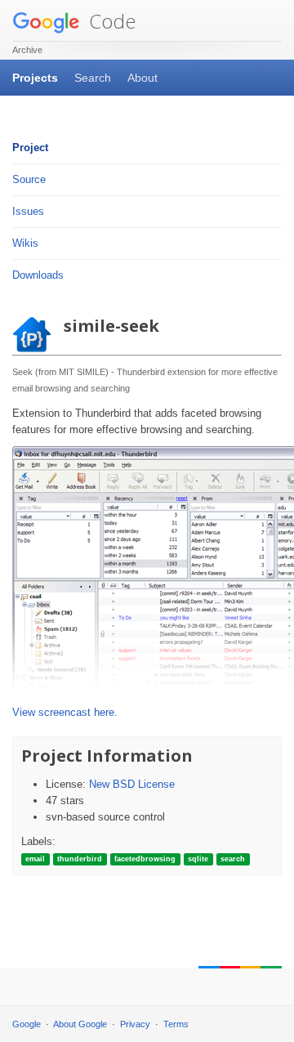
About (142, 77)
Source (29, 179)
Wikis (25, 243)
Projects (35, 77)
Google (26, 1024)
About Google (80, 1024)
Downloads (38, 275)
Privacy (135, 1024)
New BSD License (132, 784)
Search (92, 77)
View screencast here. (65, 712)
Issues (28, 211)
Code (110, 20)
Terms (176, 1024)
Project (30, 147)
